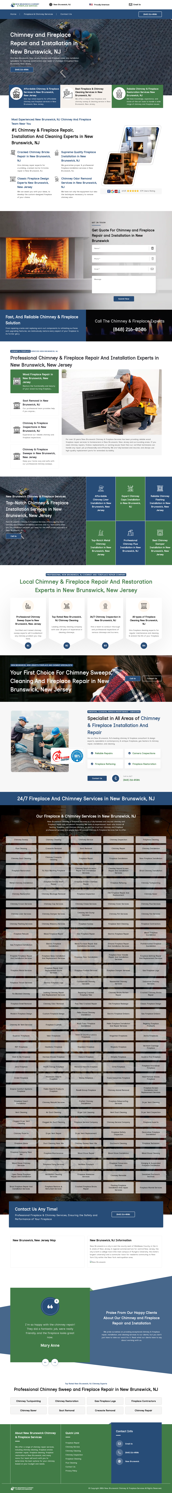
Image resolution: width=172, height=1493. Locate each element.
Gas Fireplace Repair (86, 934)
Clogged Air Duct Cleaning (53, 1122)
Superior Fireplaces (21, 1036)
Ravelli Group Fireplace (86, 1090)
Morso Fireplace (86, 1078)
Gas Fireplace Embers (150, 1014)
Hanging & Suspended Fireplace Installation (151, 1164)
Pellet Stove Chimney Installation (86, 1013)
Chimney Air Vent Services (21, 1025)
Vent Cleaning (21, 1112)
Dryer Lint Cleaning (86, 1112)
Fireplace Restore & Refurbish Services (53, 1187)
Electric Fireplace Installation (53, 945)
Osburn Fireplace (86, 1057)
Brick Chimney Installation (151, 871)
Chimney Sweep (21, 840)
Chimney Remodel (118, 1175)
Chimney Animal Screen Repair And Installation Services (118, 870)
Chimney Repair (118, 848)
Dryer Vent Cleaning (150, 1102)
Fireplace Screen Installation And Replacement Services (150, 1090)
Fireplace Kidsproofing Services (118, 1102)
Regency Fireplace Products (151, 1024)
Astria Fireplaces (151, 1036)
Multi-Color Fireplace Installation (86, 1024)
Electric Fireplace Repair (118, 934)
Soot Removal (86, 848)
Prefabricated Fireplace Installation (151, 945)
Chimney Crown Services (21, 904)
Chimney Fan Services (150, 914)
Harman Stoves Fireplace (53, 1057)
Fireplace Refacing (118, 883)
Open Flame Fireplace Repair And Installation (21, 1175)
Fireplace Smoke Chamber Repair (86, 883)
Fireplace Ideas (21, 1143)
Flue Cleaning (21, 848)
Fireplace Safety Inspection (118, 1133)
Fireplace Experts (150, 1122)
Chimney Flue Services (151, 904)
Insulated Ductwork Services (151, 1175)
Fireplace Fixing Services (53, 1164)
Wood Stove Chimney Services (21, 1164)
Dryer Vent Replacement (86, 1133)
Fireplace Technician (150, 1143)
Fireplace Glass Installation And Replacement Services (53, 957)
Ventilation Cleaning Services (53, 1175)
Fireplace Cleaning (151, 840)
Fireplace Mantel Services (151, 1187)
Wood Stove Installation (118, 1153)
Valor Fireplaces (53, 1036)
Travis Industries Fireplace (118, 1078)
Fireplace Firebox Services (86, 970)
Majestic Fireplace (118, 1047)
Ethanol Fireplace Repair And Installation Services (118, 945)
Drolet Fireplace (21, 1078)
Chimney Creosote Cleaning (54, 858)
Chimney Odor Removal (53, 1004)
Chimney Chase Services (86, 904)
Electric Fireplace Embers (118, 1014)
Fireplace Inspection (86, 894)
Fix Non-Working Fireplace (53, 871)
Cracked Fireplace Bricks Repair (86, 1187)
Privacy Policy (71, 1471)
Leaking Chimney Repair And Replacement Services (53, 993)
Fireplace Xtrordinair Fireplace (151, 1067)
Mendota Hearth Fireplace (85, 1067)
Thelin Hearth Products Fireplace (53, 1090)
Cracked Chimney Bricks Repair (150, 993)
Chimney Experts (21, 1133)
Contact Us (66, 14)
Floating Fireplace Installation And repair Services (118, 1187)
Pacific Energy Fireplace (53, 1067)
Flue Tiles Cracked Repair (86, 1004)
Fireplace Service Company (86, 1122)
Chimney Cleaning (53, 840)
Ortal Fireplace (118, 1067)
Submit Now (123, 299)
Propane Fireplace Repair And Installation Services (21, 957)
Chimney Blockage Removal (53, 894)
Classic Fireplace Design (151, 1004)
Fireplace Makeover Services (86, 1175)
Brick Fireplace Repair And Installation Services (21, 1187)
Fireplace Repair (86, 858)
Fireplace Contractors (150, 924)
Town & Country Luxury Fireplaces (86, 1036)
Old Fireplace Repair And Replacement (118, 894)
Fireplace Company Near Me (21, 1153)
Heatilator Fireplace (53, 1047)
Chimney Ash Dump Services (86, 914)
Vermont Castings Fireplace (151, 1047)
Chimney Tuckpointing (150, 883)
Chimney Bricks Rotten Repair (118, 993)
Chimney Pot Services (118, 914)
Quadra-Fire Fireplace (151, 1057)
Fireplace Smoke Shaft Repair (53, 883)
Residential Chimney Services (118, 982)
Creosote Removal (54, 848)
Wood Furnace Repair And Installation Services (86, 945)
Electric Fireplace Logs (53, 983)
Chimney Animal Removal (118, 1090)
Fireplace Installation (118, 858)
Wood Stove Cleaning (151, 1153)
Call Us (13, 536)
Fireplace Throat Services (21, 983)
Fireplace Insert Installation (21, 1102)
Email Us (137, 4)
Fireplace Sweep (86, 924)
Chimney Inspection (118, 840)
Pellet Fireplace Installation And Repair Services (118, 1024)
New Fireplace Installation (150, 858)
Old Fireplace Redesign (118, 1004)
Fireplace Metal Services (21, 970)
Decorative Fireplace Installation (151, 1133)
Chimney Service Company (118, 1122)
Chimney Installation (151, 848)
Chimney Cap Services (53, 904)
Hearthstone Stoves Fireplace (151, 1078)
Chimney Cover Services (118, 904)
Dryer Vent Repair (53, 1133)
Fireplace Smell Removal (21, 1004)
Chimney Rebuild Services (53, 1102)
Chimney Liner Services (21, 914)
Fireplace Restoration (21, 871)
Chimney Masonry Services (53, 924)
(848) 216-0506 (150, 14)
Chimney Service (86, 840)
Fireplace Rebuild (21, 934)
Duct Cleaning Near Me (53, 1143)
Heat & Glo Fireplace (21, 1057)
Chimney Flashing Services (21, 924)
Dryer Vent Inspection (151, 1112)
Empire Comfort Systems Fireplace (21, 1090)
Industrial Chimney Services (151, 982)
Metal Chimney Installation (21, 883)
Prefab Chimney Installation (86, 1102)
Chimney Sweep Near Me (86, 1143)
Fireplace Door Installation (86, 957)
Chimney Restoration (21, 894)
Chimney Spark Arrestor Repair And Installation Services (86, 870)
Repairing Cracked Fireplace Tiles (86, 993)
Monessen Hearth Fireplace (53, 1078)
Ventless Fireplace (86, 1164)
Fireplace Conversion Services (118, 1164)
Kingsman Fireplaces (118, 1036)
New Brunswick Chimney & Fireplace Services (124, 1488)
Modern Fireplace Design (21, 1014)
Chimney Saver (150, 894)
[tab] (34, 381)
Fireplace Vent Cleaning (118, 924)
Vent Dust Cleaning (118, 1112)
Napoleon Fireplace (86, 1047)
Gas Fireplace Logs (151, 970)
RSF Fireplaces (21, 1047)
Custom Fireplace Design (53, 1014)
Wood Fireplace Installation (150, 934)
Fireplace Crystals (53, 1025)
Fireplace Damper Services (118, 970)
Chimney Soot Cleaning (21, 858)
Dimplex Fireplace (118, 1057)
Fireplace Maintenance (53, 1153)
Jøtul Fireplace (21, 1067)
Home (13, 14)
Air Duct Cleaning (53, 1112)
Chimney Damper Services (53, 914)
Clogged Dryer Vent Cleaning (21, 1122)
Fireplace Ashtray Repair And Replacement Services (150, 957)
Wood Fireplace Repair (53, 934)
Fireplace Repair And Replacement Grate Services (53, 970)
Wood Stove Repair (86, 1153)
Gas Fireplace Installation (21, 945)
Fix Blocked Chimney (21, 994)
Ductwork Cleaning (118, 1143)
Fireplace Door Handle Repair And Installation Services (118, 957)
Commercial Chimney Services (86, 982)
